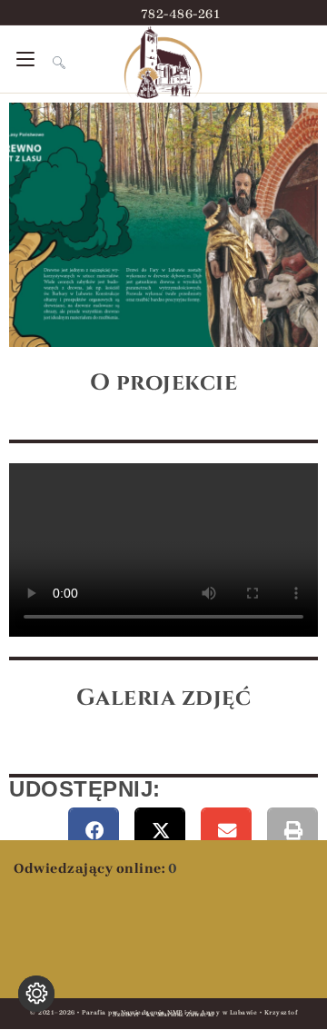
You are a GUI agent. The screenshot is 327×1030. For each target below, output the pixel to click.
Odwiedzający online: (91, 868)
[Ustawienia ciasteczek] (36, 994)
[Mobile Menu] (27, 59)
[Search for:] (52, 59)
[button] (93, 832)
